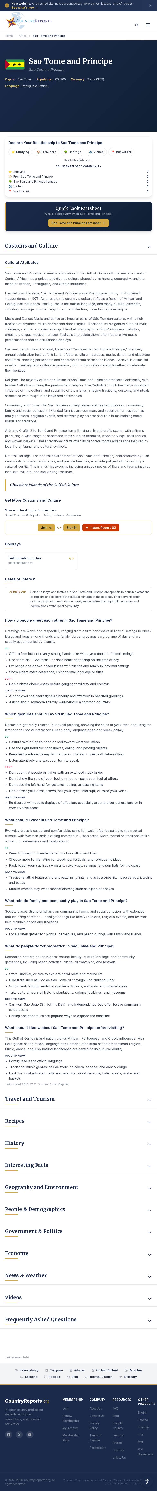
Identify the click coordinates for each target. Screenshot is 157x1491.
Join (44, 527)
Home (9, 35)
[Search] (137, 25)
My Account (70, 1428)
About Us (96, 1408)
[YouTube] (30, 1434)
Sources (118, 1450)
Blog (75, 1376)
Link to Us (119, 1457)
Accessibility (98, 1447)
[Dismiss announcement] (150, 5)
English (142, 1412)
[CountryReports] (28, 19)
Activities (135, 1370)
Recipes (54, 1376)
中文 (141, 1434)
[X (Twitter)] (19, 1434)
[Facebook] (8, 1434)
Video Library (28, 1370)
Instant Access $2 (103, 527)
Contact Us (97, 1415)
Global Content (107, 1370)
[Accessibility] (147, 1481)
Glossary (130, 1376)
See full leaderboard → (78, 160)
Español (143, 1420)
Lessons (31, 1376)
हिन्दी (140, 1442)
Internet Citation (101, 1376)
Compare (56, 1370)
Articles (79, 1370)
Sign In (72, 527)
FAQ (115, 1408)
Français (143, 1427)
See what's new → (24, 7)
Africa (23, 35)
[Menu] (148, 25)
